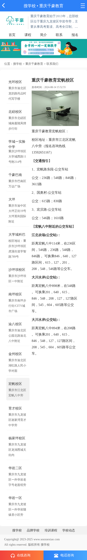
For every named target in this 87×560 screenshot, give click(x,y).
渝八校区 (15, 324)
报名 (75, 35)
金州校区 (15, 354)
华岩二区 (15, 468)
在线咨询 (23, 555)
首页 (12, 35)
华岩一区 (15, 498)
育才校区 (15, 408)
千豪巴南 (15, 175)
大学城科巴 (16, 234)
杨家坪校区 (16, 438)
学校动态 (68, 530)
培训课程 (51, 530)
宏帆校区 (15, 384)
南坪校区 (15, 294)
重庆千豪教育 (51, 6)
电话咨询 (67, 555)
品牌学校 (33, 530)
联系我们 (52, 63)
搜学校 (30, 6)
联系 (59, 35)
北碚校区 (15, 111)
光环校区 (15, 82)
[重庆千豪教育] (15, 20)
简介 (43, 35)
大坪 (11, 199)
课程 (27, 35)
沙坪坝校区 (16, 269)
